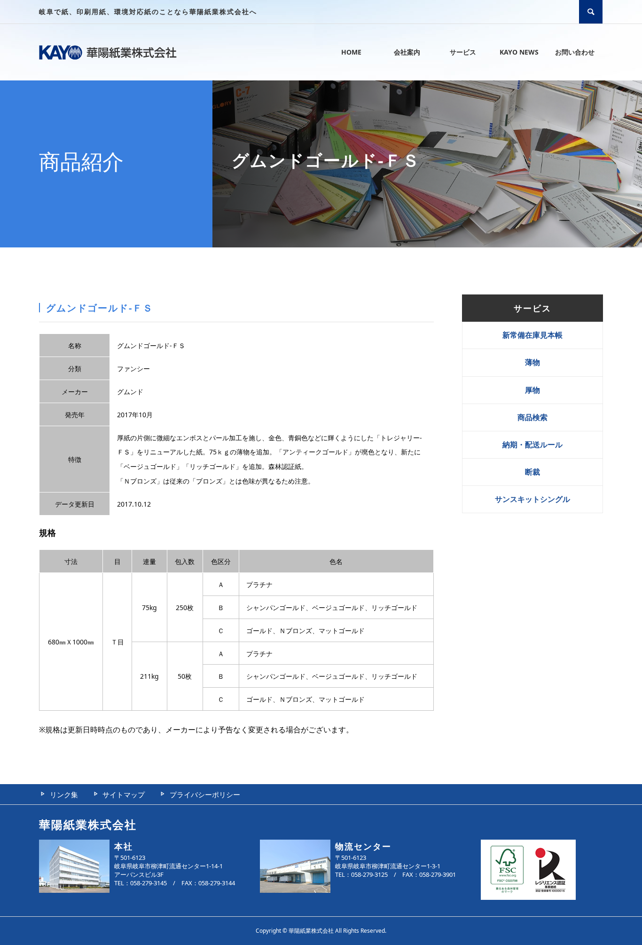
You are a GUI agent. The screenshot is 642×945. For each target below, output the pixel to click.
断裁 (532, 472)
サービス (463, 52)
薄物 (532, 362)
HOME (351, 52)
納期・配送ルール (532, 444)
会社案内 (407, 52)
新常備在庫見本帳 (532, 335)
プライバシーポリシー (205, 794)
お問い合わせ (575, 52)
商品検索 (532, 417)
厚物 (532, 390)
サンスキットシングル (532, 499)
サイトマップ (123, 794)
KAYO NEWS (519, 52)
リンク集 (64, 794)
